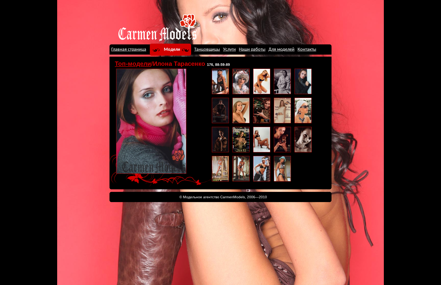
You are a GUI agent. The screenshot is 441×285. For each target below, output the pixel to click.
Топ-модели (133, 63)
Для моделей (281, 49)
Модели (172, 49)
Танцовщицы (207, 49)
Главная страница (128, 49)
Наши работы (252, 49)
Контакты (307, 49)
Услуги (229, 49)
